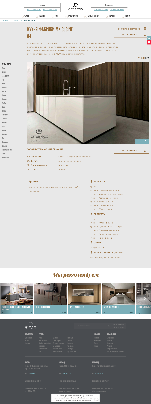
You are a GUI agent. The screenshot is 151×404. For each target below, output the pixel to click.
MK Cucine (63, 165)
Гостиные (70, 338)
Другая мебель (6, 64)
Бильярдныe (5, 76)
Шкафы (4, 111)
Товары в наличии (93, 16)
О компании (28, 338)
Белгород (109, 5)
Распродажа (97, 340)
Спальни (55, 338)
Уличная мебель (57, 349)
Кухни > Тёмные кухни (101, 209)
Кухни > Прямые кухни (101, 205)
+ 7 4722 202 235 (101, 10)
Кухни (16, 20)
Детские (69, 340)
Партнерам (110, 343)
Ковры (4, 83)
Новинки (96, 338)
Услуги (27, 340)
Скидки (96, 343)
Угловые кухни (29, 20)
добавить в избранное (129, 29)
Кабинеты (70, 343)
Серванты (4, 146)
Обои (40, 351)
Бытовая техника (57, 351)
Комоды (4, 99)
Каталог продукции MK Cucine (105, 258)
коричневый (57, 187)
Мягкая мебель (43, 340)
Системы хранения (58, 343)
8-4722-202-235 (99, 373)
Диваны (4, 72)
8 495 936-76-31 (32, 373)
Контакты (27, 343)
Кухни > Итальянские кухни (104, 198)
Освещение (70, 346)
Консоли (4, 122)
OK (96, 400)
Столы (3, 107)
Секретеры (5, 142)
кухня (47, 187)
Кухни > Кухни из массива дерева (107, 194)
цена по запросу (129, 35)
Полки (3, 126)
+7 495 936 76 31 (34, 10)
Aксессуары (5, 157)
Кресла (4, 91)
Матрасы (4, 134)
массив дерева (36, 187)
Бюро (3, 154)
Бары (3, 80)
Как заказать (110, 338)
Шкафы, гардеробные (45, 343)
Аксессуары (70, 349)
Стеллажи (4, 118)
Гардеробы (5, 115)
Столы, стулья (57, 340)
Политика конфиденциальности (115, 351)
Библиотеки (42, 346)
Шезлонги (4, 87)
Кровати (4, 130)
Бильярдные (56, 346)
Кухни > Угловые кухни (102, 202)
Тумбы (4, 103)
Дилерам (109, 340)
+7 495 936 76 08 (50, 10)
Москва (42, 5)
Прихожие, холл (71, 351)
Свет (3, 138)
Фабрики (109, 346)
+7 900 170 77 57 (117, 10)
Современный (97, 248)
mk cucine (34, 191)
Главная (5, 20)
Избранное (112, 16)
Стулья (4, 95)
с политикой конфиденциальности (78, 400)
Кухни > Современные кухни (104, 190)
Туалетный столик (7, 150)
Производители (73, 16)
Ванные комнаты (43, 349)
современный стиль (74, 187)
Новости (127, 16)
